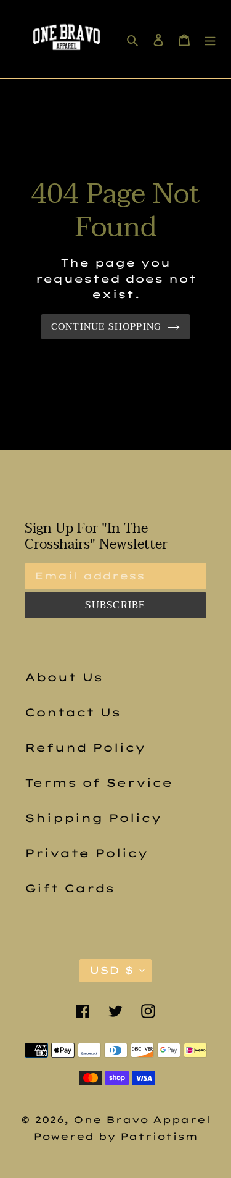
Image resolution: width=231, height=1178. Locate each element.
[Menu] (210, 39)
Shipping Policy (93, 818)
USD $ (111, 970)
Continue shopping (106, 326)
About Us (63, 677)
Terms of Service (98, 783)
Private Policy (86, 853)
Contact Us (72, 712)
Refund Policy (85, 747)
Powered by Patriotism (115, 1136)
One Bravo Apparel (142, 1120)
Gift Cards (69, 888)
